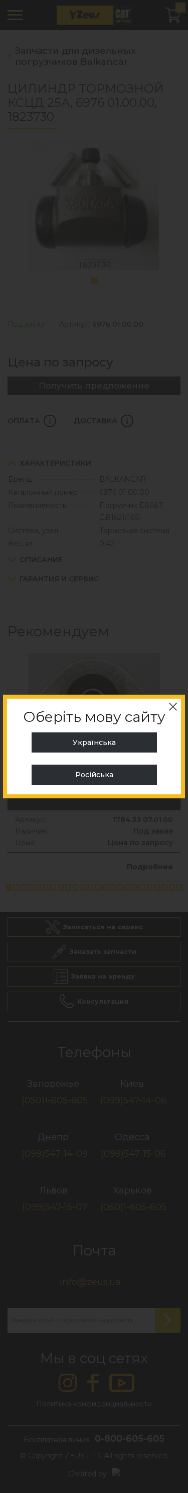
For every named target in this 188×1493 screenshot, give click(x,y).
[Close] (173, 707)
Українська (94, 742)
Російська (94, 774)
